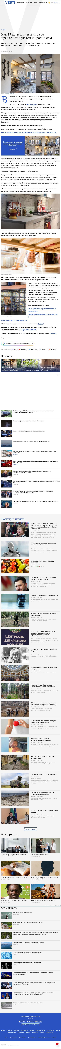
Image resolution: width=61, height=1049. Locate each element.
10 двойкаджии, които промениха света (14, 877)
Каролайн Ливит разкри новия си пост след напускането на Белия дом (36, 501)
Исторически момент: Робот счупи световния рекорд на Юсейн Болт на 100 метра (36, 481)
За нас (6, 1038)
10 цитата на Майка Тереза (40, 854)
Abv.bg (3, 1030)
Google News (34, 349)
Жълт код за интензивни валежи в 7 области (27, 1003)
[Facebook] (30, 1039)
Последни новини (13, 519)
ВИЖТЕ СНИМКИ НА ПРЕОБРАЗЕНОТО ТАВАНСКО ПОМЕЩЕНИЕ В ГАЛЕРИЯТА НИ (28, 133)
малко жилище (26, 338)
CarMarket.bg (50, 1030)
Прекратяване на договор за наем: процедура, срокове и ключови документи (34, 451)
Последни (20, 2)
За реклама (13, 1038)
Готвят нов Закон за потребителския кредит (44, 811)
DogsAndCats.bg (40, 1030)
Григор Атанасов (10, 93)
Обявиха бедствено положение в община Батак (43, 757)
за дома (4, 338)
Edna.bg (42, 1032)
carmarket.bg (15, 464)
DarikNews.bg (24, 1030)
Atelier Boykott (31, 105)
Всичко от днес (30, 829)
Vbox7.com (9, 1030)
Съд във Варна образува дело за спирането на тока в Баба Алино (43, 686)
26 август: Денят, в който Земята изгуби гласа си (28, 421)
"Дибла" (40, 324)
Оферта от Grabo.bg (35, 564)
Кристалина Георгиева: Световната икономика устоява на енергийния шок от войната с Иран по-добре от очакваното (44, 526)
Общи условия (22, 1038)
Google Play (24, 330)
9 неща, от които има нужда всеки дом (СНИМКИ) (48, 369)
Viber (14, 349)
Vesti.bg (10, 2)
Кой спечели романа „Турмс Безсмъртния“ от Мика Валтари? (45, 878)
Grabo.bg (28, 1032)
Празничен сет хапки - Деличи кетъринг (42, 562)
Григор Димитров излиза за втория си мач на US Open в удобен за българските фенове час (34, 983)
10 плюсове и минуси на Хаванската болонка (27, 922)
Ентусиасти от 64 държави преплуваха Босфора (28, 943)
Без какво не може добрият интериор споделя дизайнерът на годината (11, 369)
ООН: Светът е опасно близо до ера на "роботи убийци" (43, 544)
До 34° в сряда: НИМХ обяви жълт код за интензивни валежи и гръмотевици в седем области (33, 411)
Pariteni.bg (35, 1032)
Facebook (44, 349)
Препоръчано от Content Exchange (51, 905)
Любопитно (43, 2)
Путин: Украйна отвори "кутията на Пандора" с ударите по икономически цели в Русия (32, 471)
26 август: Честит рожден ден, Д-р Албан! (14, 900)
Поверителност (32, 1038)
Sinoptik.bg (21, 1032)
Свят (35, 2)
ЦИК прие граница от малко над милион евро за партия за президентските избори (43, 633)
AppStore (33, 330)
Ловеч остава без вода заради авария (44, 595)
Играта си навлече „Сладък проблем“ (43, 900)
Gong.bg (16, 1030)
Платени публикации (44, 1038)
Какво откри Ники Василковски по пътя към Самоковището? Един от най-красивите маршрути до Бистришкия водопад (35, 933)
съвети (17, 338)
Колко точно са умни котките (22, 912)
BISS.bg (58, 1030)
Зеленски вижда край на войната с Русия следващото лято (44, 578)
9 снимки (12, 149)
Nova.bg (32, 1030)
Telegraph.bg (49, 1032)
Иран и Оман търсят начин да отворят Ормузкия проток (31, 441)
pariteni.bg (15, 454)
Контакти (54, 1038)
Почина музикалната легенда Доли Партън (44, 650)
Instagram (53, 333)
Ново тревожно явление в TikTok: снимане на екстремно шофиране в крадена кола (35, 461)
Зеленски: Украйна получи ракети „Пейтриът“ (43, 775)
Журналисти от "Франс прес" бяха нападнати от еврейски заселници (43, 704)
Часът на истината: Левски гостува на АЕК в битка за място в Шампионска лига (33, 973)
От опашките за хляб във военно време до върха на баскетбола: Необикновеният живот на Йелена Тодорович (34, 993)
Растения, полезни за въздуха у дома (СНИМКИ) (30, 369)
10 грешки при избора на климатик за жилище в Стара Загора (13, 855)
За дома (3, 30)
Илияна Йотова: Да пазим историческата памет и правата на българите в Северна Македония (33, 491)
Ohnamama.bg (12, 1032)
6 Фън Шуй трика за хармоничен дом (14, 320)
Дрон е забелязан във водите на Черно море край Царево (42, 793)
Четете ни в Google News (31, 1024)
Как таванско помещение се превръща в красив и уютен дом (13, 144)
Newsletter (23, 349)
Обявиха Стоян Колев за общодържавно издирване (41, 739)
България (29, 2)
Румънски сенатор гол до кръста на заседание (44, 668)
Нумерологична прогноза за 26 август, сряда (27, 953)
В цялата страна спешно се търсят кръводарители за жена (43, 721)
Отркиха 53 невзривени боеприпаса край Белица (44, 614)
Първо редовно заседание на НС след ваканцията (29, 431)
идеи (10, 338)
